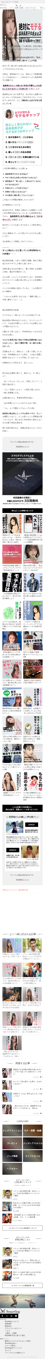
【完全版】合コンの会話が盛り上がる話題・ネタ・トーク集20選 (26, 1216)
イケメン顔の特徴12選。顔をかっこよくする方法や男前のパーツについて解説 (26, 1193)
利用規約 (8, 1323)
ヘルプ (7, 1330)
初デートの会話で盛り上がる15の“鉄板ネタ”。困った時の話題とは (27, 1273)
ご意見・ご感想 (11, 1333)
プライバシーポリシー (13, 1328)
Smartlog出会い (11, 1343)
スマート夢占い (11, 1345)
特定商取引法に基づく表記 (15, 1335)
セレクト (8, 1350)
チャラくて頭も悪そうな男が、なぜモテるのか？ (27, 1082)
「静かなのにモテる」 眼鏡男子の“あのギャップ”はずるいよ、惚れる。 (27, 1107)
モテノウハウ (31, 7)
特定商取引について (22, 446)
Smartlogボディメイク (13, 1348)
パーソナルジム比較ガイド (15, 1352)
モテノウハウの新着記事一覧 (24, 1285)
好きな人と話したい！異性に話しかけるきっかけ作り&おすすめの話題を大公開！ (27, 1262)
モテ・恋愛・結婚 (16, 7)
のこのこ (5, 42)
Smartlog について (12, 1321)
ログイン (3, 4)
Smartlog (3, 7)
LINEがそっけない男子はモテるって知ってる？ (27, 1094)
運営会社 (8, 1326)
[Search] (43, 2)
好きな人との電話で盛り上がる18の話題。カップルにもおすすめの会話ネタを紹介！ (26, 1205)
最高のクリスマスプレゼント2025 (17, 1341)
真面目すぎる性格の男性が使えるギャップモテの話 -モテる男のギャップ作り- (27, 1071)
